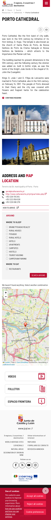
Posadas (13, 234)
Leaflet (7, 362)
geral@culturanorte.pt (15, 191)
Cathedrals (18, 12)
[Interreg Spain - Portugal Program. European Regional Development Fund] (25, 478)
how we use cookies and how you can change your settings (13, 512)
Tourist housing (16, 255)
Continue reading (13, 98)
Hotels (12, 241)
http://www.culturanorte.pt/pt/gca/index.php (25, 194)
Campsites (13, 248)
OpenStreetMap (22, 362)
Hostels (12, 251)
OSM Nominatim (9, 364)
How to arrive (9, 207)
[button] (6, 293)
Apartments (14, 244)
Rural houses (15, 230)
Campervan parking (18, 258)
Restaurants (15, 269)
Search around (38, 275)
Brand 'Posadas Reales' (19, 227)
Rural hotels (15, 237)
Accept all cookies (35, 495)
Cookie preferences (35, 511)
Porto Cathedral (32, 12)
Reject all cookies (35, 503)
